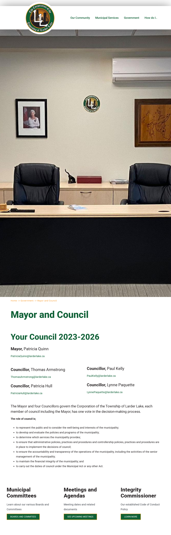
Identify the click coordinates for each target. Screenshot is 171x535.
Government (131, 17)
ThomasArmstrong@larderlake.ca (31, 376)
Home (14, 300)
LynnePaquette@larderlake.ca (105, 392)
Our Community (80, 17)
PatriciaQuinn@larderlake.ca (28, 356)
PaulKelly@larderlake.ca (101, 375)
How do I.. (151, 17)
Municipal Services (107, 17)
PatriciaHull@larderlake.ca (26, 393)
